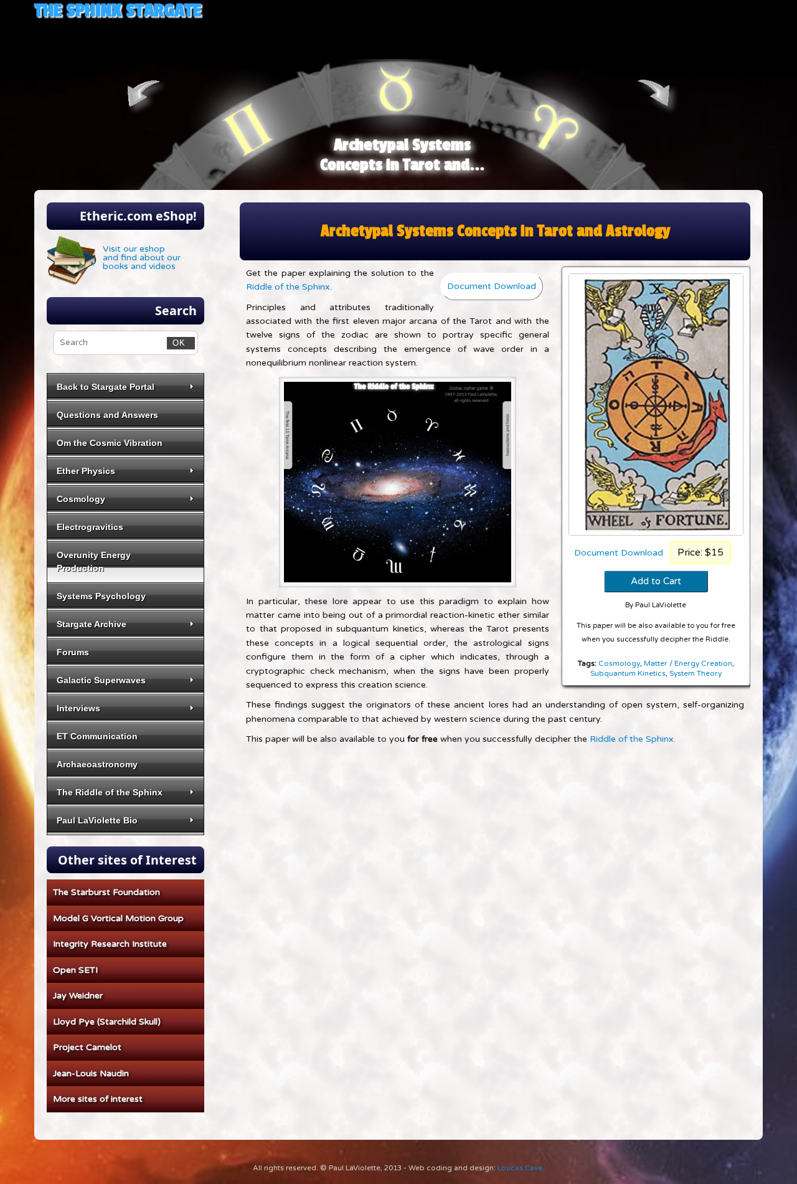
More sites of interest (98, 1099)
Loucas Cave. (521, 1167)
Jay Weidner (78, 995)
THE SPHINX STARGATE (117, 10)
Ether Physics (86, 471)
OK (176, 343)
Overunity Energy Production (94, 561)
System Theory (695, 673)
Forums (73, 652)
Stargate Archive (91, 624)
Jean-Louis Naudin (91, 1073)
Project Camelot (87, 1047)
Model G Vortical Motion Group (118, 918)
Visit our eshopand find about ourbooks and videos (142, 258)
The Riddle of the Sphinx (110, 792)
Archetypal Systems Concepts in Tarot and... (402, 155)
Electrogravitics (90, 527)
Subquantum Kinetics (628, 673)
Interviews (78, 708)
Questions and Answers (107, 415)
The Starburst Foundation (106, 892)
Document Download (618, 552)
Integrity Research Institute (110, 944)
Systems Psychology (101, 596)
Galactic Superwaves (101, 680)
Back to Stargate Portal (105, 387)
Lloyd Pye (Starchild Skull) (107, 1021)
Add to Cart (656, 581)
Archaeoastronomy (97, 764)
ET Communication (97, 736)
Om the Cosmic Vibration (110, 443)
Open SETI (75, 970)
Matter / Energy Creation (688, 663)
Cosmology (619, 663)
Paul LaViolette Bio (97, 820)
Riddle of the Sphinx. (289, 287)
